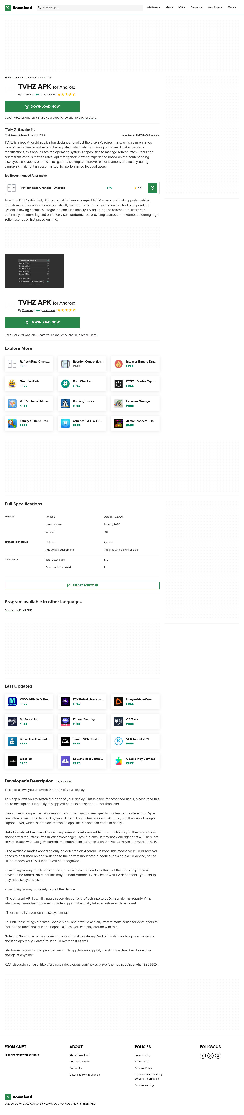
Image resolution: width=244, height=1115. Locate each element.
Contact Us (76, 1068)
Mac (168, 7)
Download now (45, 107)
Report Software (85, 585)
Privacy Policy (143, 1055)
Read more (154, 135)
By (25, 94)
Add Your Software (81, 1061)
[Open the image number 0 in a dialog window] (34, 271)
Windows (152, 7)
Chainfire (66, 781)
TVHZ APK (46, 86)
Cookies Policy (143, 1068)
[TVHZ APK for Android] (10, 89)
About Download (79, 1055)
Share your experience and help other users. (67, 118)
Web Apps (214, 7)
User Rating (49, 94)
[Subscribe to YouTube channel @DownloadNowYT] (218, 1056)
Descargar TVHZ (15, 610)
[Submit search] (40, 8)
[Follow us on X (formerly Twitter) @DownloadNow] (210, 1056)
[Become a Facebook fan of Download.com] (203, 1056)
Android (195, 7)
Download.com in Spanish (85, 1074)
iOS (180, 7)
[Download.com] (18, 8)
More (231, 7)
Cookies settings (144, 1085)
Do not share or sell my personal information (148, 1076)
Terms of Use (142, 1061)
